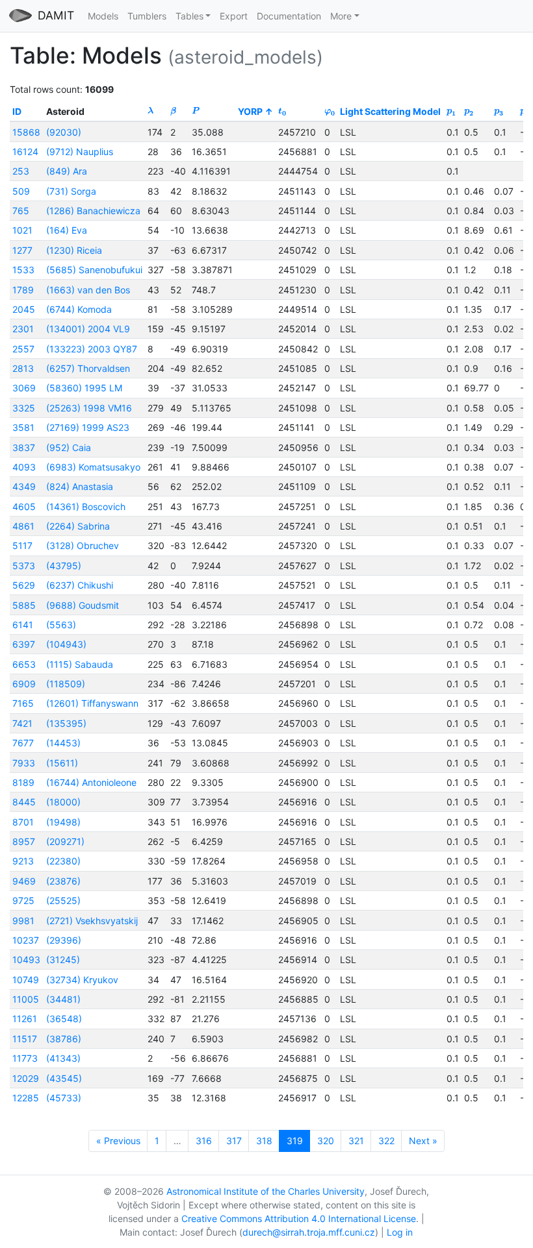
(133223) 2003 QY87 (91, 348)
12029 (25, 1078)
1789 (23, 289)
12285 (25, 1097)
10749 (25, 979)
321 (356, 1140)
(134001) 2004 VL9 (88, 328)
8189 (23, 782)
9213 (23, 860)
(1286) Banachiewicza (93, 210)
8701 (23, 821)
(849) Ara (66, 171)
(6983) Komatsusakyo (93, 466)
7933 (23, 762)
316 (204, 1140)
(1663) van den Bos (88, 289)
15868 (26, 132)
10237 (25, 940)
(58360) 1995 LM (84, 387)
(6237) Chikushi (79, 585)
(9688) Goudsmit (82, 605)
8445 (24, 801)
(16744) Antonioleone (91, 782)
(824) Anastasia (79, 486)
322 (386, 1140)
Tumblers (146, 15)
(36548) (64, 1018)
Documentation (289, 15)
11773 (25, 1058)
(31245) (63, 959)
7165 (23, 703)
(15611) (62, 762)
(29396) (63, 940)
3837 (23, 447)
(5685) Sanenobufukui (94, 269)
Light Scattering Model (390, 111)
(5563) (61, 624)
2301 (23, 328)
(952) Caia (68, 447)
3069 (24, 387)
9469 (24, 881)
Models (103, 15)
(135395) (66, 723)
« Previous (118, 1140)
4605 (24, 506)
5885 (24, 605)
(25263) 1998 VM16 (89, 407)
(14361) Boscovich (85, 506)
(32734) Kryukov (82, 979)
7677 (23, 742)
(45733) (63, 1097)
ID (16, 111)
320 (325, 1140)
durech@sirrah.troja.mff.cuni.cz (308, 1232)
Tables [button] (189, 15)
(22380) (63, 860)
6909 (24, 683)
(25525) (63, 900)
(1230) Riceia (74, 250)
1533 (23, 269)
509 (21, 191)
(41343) (63, 1058)
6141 (22, 624)
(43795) (63, 565)
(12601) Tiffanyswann (92, 703)
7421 (22, 723)
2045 (23, 309)
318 (264, 1140)
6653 (24, 664)
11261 (24, 1018)
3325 (23, 407)
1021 (22, 230)
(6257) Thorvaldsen (88, 368)
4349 (24, 486)
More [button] (341, 15)
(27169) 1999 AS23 (87, 427)
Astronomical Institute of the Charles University (265, 1191)
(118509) (65, 683)
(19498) (63, 821)
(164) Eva (66, 230)
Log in (400, 1232)
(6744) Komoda (79, 309)
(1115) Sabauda (79, 664)
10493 (26, 959)
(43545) (64, 1078)
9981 (23, 920)
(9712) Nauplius (79, 151)
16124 (25, 151)
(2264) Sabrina (78, 526)
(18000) (63, 801)
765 (20, 210)
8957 (23, 841)
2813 (23, 368)
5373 (23, 565)
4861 (23, 526)
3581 (23, 427)
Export (234, 15)
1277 (22, 250)
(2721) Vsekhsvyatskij (92, 920)
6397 (23, 644)
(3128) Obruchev (82, 545)
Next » (423, 1140)
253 (20, 171)
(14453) (63, 742)
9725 (23, 900)
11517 (24, 1038)
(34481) (63, 999)
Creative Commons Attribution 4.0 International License (298, 1218)
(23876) (63, 881)
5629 (23, 585)
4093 (24, 466)
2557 (23, 348)
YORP (250, 111)
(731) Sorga (71, 191)
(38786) (63, 1038)
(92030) (63, 132)
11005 (25, 999)
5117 (22, 545)
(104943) (66, 644)
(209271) (65, 841)
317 (234, 1140)
